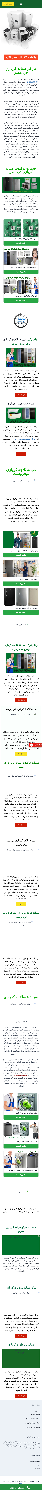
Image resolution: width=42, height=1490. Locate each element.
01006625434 (32, 82)
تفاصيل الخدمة (21, 243)
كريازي (37, 1411)
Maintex (23, 1484)
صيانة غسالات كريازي (19, 1075)
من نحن (37, 1464)
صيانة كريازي (35, 1414)
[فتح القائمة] (21, 3)
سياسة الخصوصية (35, 1461)
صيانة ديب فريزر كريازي (31, 1427)
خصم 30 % (8, 4)
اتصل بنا (37, 1468)
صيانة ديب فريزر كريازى (21, 403)
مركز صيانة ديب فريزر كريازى (23, 439)
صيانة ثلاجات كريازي (33, 1419)
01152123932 (13, 521)
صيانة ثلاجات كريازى (14, 339)
